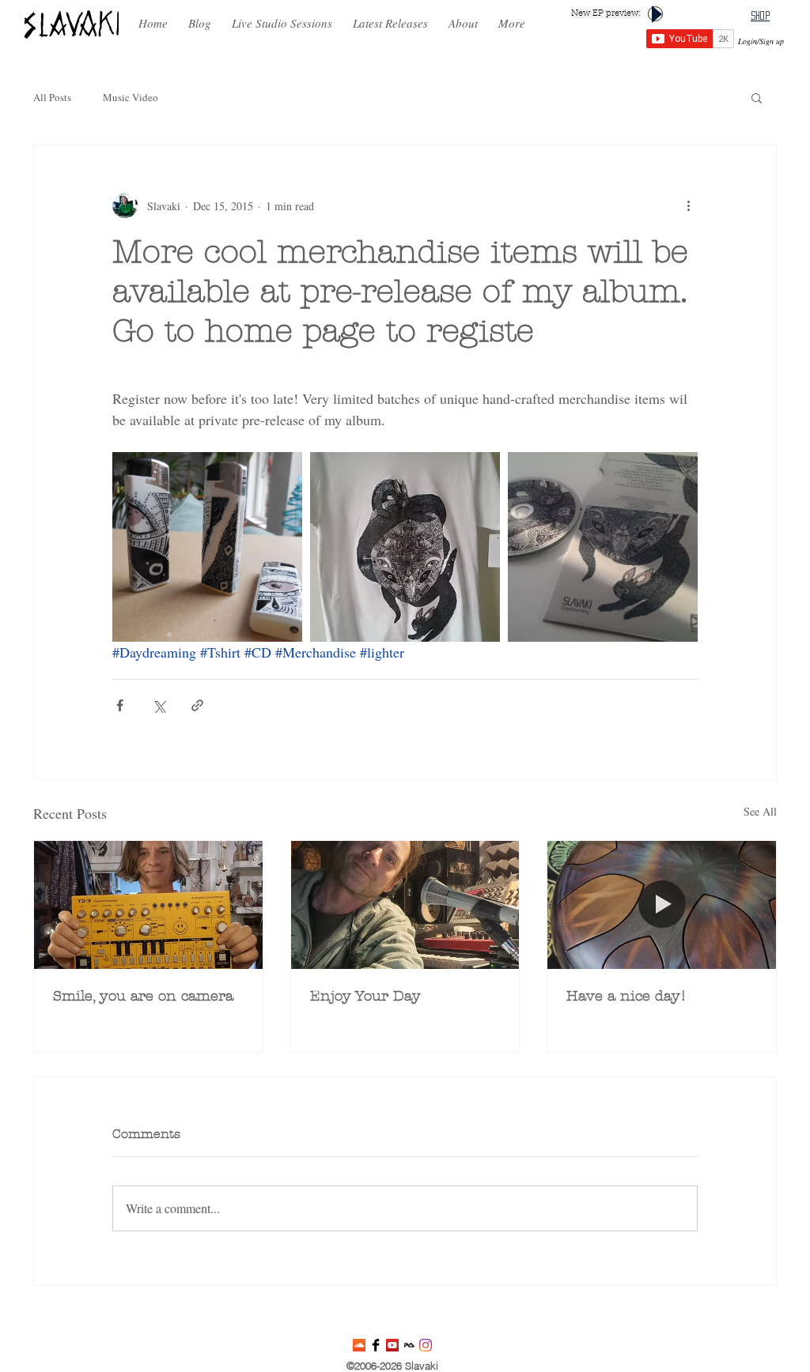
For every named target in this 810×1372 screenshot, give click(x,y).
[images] (409, 1345)
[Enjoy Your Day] (405, 905)
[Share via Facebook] (119, 705)
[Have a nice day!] (661, 905)
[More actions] (688, 205)
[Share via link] (197, 705)
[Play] (655, 14)
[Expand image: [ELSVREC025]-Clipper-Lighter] (207, 547)
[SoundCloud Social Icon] (359, 1345)
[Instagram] (425, 1345)
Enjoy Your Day (365, 996)
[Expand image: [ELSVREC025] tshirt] (405, 547)
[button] (390, 16)
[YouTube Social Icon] (392, 1345)
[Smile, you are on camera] (148, 905)
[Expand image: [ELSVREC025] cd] (603, 547)
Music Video (130, 97)
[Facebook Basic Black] (375, 1345)
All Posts (52, 97)
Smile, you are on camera (143, 996)
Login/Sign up (761, 41)
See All (760, 811)
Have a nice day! (626, 996)
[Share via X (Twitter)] (158, 705)
